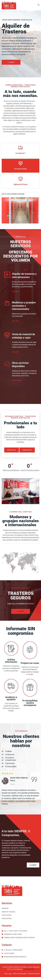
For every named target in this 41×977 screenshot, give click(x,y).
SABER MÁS (27, 450)
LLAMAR (11, 62)
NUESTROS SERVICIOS (20, 244)
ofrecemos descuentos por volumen (20, 256)
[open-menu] (38, 5)
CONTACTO (11, 450)
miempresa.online (29, 969)
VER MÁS (15, 291)
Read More (17, 380)
